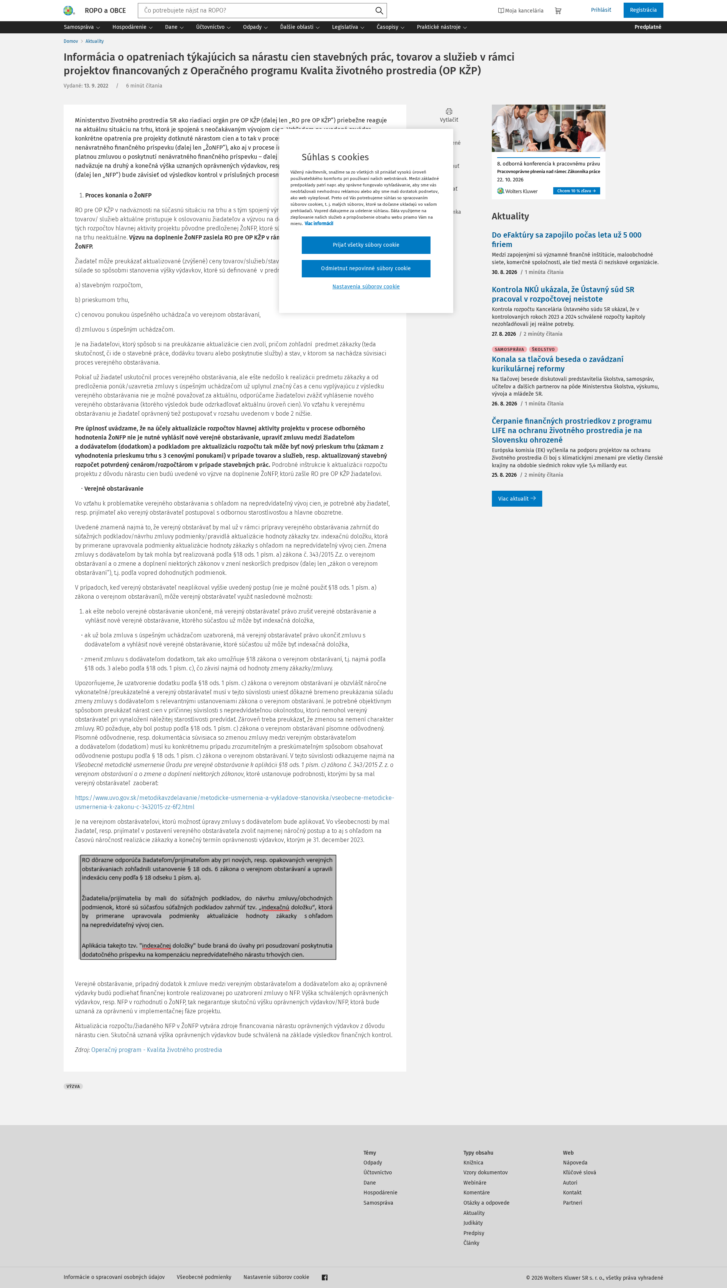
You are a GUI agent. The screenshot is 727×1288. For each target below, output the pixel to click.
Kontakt (572, 1192)
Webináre (475, 1183)
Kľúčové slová (579, 1172)
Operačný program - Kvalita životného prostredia (156, 1049)
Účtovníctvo (378, 1172)
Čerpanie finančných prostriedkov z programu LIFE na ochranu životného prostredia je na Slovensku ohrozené (572, 430)
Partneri (572, 1203)
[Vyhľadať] (379, 11)
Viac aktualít (513, 499)
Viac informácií (319, 223)
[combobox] (262, 10)
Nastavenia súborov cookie (366, 286)
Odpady (373, 1163)
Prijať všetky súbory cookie (366, 245)
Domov (71, 41)
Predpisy (473, 1233)
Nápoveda (575, 1163)
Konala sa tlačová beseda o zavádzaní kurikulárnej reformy (558, 364)
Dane (370, 1183)
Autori (570, 1183)
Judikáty (473, 1223)
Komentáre (476, 1192)
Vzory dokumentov (485, 1172)
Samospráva (378, 1203)
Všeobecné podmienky (204, 1277)
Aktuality (95, 41)
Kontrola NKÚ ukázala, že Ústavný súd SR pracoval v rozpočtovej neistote (563, 294)
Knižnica (473, 1163)
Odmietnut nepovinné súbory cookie (366, 268)
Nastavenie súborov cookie (276, 1277)
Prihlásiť (601, 10)
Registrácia (643, 10)
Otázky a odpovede (486, 1203)
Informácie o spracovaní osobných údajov (114, 1277)
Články (471, 1243)
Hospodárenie (381, 1192)
